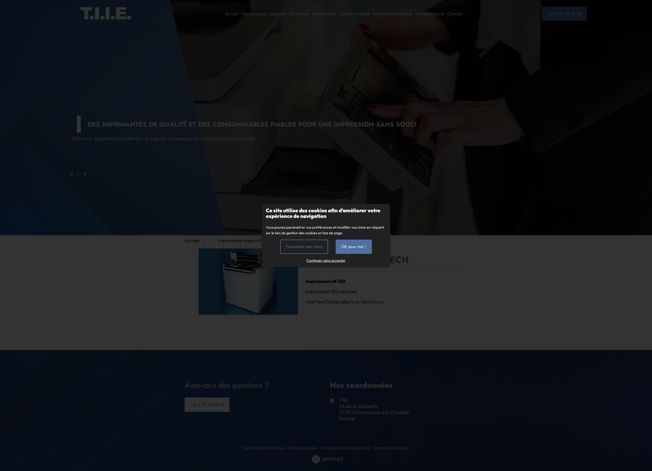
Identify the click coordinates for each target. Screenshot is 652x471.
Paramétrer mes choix (304, 247)
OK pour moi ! (353, 247)
